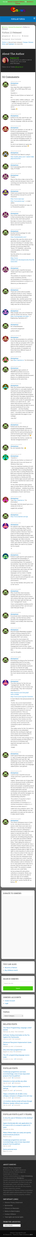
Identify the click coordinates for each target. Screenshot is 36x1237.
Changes (25, 42)
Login (6, 1003)
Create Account (10, 1001)
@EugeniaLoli (19, 67)
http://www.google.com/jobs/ (20, 316)
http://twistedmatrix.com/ (19, 237)
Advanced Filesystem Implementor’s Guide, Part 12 (17, 1043)
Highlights (11, 44)
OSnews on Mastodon (12, 1208)
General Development (15, 27)
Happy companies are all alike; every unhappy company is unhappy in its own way (17, 1095)
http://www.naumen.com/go (19, 516)
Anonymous (14, 83)
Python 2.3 (5, 42)
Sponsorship (9, 1205)
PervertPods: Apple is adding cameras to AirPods (16, 1087)
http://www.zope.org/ (17, 199)
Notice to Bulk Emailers (12, 1211)
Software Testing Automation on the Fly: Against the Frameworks (16, 1036)
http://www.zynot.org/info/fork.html (22, 696)
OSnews (12, 1232)
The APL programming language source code (16, 1056)
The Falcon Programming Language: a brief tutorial (17, 1029)
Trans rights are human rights (14, 1217)
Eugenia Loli (6, 36)
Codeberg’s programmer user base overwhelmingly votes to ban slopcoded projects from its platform (16, 1074)
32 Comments (17, 39)
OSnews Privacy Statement (12, 1168)
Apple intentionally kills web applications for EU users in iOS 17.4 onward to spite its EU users (17, 1125)
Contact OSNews (10, 1214)
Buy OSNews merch (11, 970)
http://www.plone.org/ (17, 201)
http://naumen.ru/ (18, 360)
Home (5, 27)
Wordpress (20, 1178)
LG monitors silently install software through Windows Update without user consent (17, 1102)
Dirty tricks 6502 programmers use (14, 1050)
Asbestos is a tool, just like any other (15, 1081)
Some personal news (10, 1149)
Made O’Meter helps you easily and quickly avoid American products (17, 1133)
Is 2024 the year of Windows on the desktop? (18, 1118)
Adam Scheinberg (27, 1176)
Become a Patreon (11, 967)
